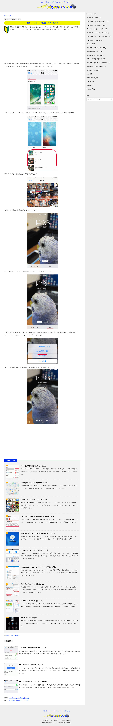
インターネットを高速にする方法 (19, 698)
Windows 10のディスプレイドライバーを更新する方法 (38, 567)
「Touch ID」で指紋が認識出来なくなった (32, 647)
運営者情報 (45, 711)
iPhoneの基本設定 (15, 635)
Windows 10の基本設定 (95, 25)
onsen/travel (91, 78)
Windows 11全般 (92, 18)
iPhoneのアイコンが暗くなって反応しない (34, 499)
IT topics (89, 85)
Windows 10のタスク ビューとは (19, 700)
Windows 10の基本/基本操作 (96, 21)
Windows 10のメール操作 (95, 29)
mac (88, 74)
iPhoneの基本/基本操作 (95, 48)
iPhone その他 (92, 70)
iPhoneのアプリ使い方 (94, 59)
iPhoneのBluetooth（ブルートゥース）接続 (33, 681)
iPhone (8, 635)
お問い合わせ (66, 711)
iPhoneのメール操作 (94, 55)
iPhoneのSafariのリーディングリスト (31, 664)
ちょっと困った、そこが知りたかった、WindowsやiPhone (57, 720)
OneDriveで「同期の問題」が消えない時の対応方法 (37, 516)
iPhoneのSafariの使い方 (95, 66)
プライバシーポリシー (56, 711)
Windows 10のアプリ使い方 (96, 33)
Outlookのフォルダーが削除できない (32, 584)
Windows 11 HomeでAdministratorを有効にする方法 (38, 533)
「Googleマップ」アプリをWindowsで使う (35, 482)
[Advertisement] (42, 48)
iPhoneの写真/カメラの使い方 (97, 63)
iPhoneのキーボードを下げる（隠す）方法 (34, 550)
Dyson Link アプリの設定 (29, 617)
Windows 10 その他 (93, 40)
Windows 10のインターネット (97, 36)
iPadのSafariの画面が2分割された (32, 601)
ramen (89, 81)
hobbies (89, 89)
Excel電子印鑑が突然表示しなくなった (33, 466)
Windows (90, 14)
